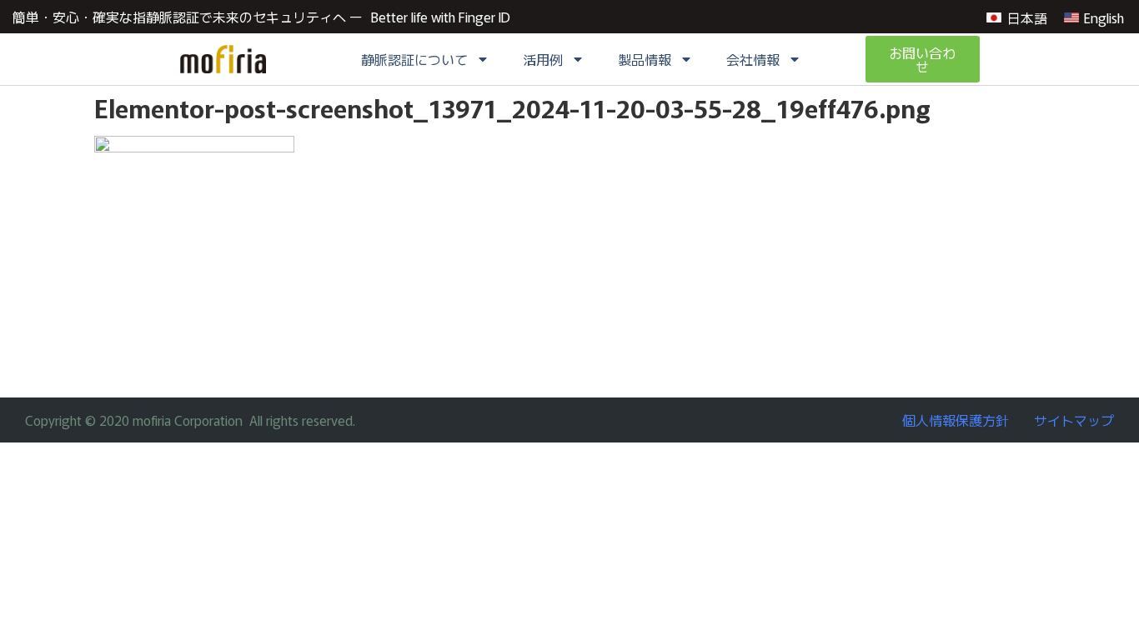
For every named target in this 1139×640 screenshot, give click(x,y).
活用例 (543, 59)
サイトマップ (1074, 420)
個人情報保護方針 (955, 420)
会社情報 (753, 59)
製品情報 (644, 59)
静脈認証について (414, 59)
